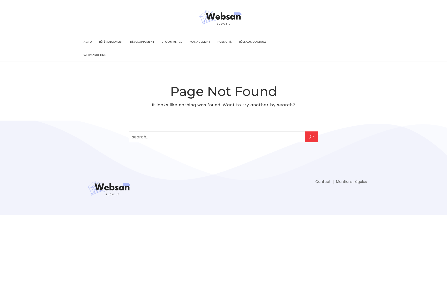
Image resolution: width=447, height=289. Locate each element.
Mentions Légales (351, 181)
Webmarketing (95, 55)
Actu (88, 42)
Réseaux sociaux (252, 42)
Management (200, 42)
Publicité (225, 42)
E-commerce (172, 42)
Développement (142, 42)
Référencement (111, 42)
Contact (323, 181)
